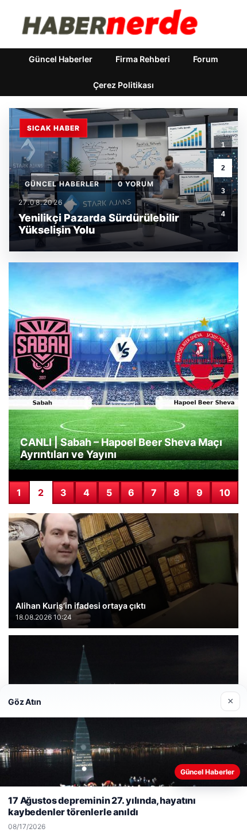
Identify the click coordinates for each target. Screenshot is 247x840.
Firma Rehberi (142, 59)
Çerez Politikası (123, 85)
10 (224, 492)
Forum (205, 59)
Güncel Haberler (60, 59)
